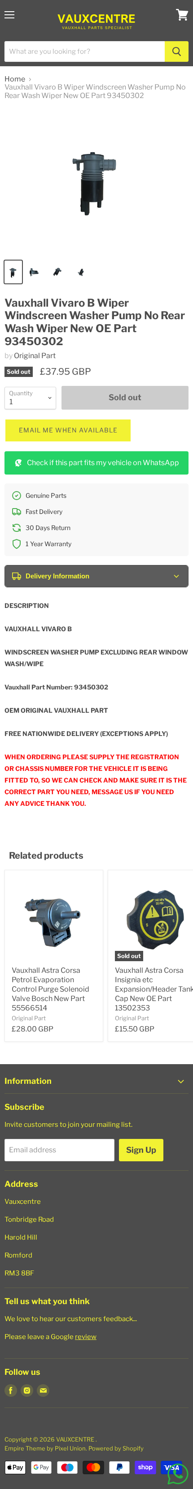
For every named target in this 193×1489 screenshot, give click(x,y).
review (85, 1337)
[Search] (177, 51)
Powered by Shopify (116, 1448)
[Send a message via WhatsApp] (178, 1474)
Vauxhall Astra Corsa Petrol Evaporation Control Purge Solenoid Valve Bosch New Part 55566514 (50, 989)
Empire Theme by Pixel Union (45, 1448)
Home (14, 79)
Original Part (35, 355)
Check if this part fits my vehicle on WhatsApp (103, 462)
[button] (68, 430)
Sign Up (141, 1150)
